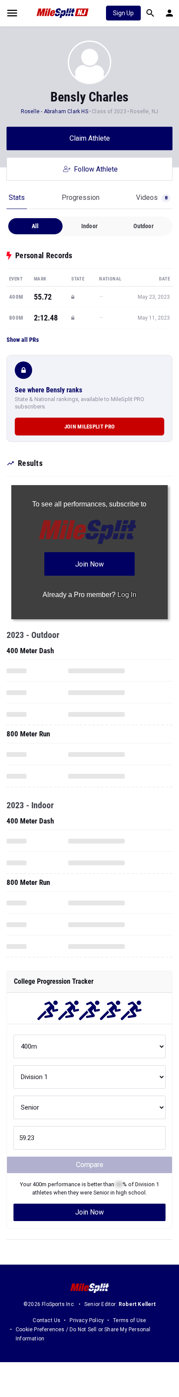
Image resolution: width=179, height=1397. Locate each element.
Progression (80, 197)
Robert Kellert (137, 1304)
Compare (89, 1165)
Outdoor (143, 226)
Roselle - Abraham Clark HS (54, 111)
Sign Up (123, 13)
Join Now (89, 1212)
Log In (126, 594)
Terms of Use (129, 1320)
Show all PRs (23, 339)
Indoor (89, 226)
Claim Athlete (90, 138)
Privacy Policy (87, 1320)
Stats (17, 197)
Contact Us (46, 1320)
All (35, 226)
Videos (151, 197)
